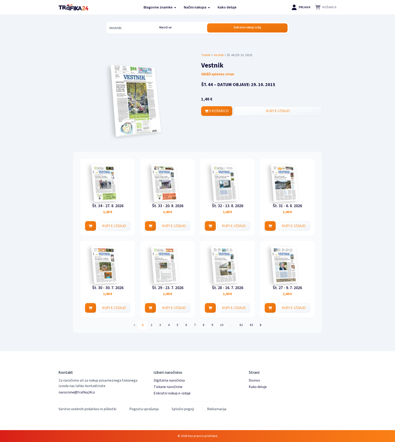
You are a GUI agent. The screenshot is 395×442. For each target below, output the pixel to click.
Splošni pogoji (183, 409)
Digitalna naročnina (169, 380)
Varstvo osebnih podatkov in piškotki (87, 409)
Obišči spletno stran (217, 74)
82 (241, 325)
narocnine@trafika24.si (77, 392)
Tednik (206, 55)
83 (251, 325)
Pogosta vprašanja (144, 409)
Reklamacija (216, 409)
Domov (254, 380)
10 (221, 325)
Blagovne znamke (158, 7)
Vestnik (219, 55)
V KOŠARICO (218, 111)
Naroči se (165, 27)
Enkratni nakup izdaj (247, 27)
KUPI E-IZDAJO (278, 111)
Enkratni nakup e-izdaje (172, 393)
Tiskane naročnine (168, 386)
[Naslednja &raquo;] (260, 325)
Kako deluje (227, 7)
